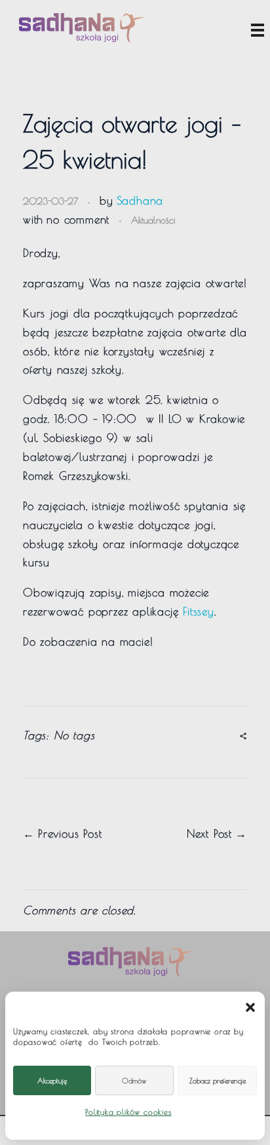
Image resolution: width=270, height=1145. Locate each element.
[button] (250, 1006)
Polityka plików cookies (128, 1111)
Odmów (134, 1080)
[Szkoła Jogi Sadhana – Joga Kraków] (82, 28)
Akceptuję (52, 1080)
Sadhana (140, 200)
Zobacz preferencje (217, 1080)
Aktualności (153, 219)
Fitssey (198, 611)
